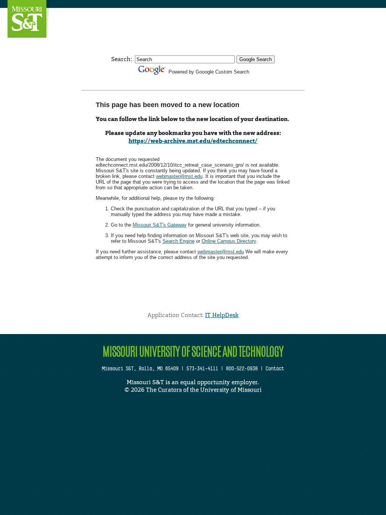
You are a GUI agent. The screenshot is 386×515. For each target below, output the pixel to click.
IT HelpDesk (222, 315)
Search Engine (178, 241)
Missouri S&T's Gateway (160, 225)
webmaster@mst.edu (179, 176)
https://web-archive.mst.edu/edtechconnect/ (193, 141)
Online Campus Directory (229, 241)
